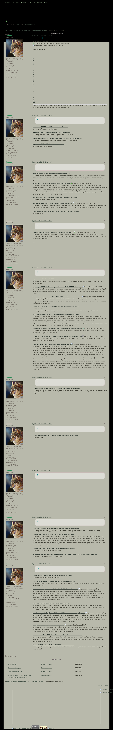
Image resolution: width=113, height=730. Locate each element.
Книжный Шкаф (39, 30)
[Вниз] (106, 692)
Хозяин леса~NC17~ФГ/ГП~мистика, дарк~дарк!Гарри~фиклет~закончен (55, 197)
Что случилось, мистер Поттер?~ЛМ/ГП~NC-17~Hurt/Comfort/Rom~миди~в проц (57, 328)
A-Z (34, 102)
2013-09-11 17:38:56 (45, 221)
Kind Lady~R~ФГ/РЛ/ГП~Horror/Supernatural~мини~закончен (51, 603)
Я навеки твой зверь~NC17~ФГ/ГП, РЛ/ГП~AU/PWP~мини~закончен (53, 534)
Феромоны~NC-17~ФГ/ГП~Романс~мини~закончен (48, 144)
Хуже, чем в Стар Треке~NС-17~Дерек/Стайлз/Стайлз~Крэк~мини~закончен (56, 211)
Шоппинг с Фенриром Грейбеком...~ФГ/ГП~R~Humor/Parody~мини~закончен (56, 388)
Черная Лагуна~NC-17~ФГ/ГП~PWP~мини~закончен (48, 279)
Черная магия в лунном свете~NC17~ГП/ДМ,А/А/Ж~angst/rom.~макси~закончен (57, 296)
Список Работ (12, 664)
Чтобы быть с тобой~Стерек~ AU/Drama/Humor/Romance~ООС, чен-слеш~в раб (57, 336)
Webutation (27, 728)
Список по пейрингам (15, 671)
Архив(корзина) (46, 675)
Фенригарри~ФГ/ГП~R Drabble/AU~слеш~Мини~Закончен (50, 127)
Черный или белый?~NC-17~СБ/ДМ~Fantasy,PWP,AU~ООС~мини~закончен (56, 306)
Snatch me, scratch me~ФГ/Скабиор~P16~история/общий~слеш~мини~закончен (57, 635)
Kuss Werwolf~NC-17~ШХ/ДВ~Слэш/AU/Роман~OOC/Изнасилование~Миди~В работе (59, 613)
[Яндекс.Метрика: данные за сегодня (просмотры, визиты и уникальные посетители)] (18, 728)
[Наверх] (106, 689)
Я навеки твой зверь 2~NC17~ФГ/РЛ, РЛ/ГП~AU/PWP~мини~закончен (54, 548)
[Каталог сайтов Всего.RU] (43, 728)
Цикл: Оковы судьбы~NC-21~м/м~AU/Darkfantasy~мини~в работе (53, 232)
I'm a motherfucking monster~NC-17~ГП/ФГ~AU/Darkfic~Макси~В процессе (55, 589)
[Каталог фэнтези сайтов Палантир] (51, 728)
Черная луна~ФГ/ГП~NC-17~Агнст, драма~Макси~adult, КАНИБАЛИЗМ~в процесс (58, 287)
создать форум (103, 685)
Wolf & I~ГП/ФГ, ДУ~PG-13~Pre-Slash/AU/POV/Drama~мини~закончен (53, 645)
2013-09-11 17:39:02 (45, 267)
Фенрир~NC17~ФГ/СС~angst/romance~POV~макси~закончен (51, 132)
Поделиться (35, 115)
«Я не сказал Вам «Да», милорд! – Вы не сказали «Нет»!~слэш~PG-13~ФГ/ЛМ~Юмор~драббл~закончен (65, 554)
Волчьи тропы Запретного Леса (19, 30)
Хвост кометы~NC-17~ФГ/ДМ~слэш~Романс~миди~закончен (51, 173)
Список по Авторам (14, 668)
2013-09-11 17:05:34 (45, 115)
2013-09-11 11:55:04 (45, 35)
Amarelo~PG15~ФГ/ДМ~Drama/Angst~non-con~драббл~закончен (52, 575)
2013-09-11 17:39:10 (45, 377)
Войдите (18, 24)
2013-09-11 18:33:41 (45, 564)
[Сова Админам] (6, 21)
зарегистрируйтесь (29, 24)
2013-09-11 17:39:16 (45, 424)
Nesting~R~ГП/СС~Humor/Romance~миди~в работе (48, 625)
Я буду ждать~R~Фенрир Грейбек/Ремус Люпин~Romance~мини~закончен (56, 528)
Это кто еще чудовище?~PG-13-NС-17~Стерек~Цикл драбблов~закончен (55, 435)
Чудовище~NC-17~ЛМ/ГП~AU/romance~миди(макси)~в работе (52, 344)
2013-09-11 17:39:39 (45, 517)
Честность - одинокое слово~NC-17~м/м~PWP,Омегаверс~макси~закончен (56, 314)
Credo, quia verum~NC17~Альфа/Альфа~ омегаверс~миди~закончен (54, 581)
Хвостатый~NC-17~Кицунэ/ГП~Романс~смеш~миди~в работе (52, 183)
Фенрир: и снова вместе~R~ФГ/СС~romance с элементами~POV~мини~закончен (57, 138)
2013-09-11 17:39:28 (45, 470)
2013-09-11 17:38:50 (45, 162)
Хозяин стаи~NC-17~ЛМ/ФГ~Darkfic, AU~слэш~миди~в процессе (52, 203)
